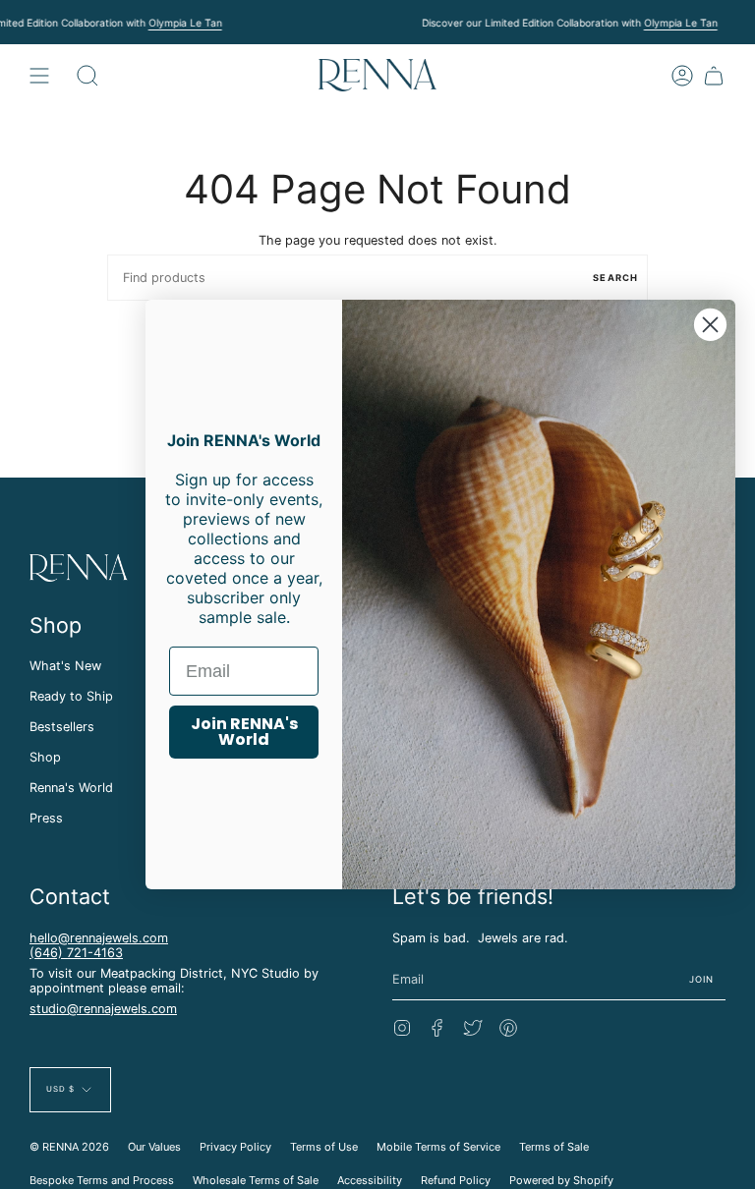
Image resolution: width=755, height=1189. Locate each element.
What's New (65, 665)
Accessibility (369, 1180)
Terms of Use (324, 1147)
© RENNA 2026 (69, 1147)
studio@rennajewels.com (103, 1008)
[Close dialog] (710, 325)
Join (702, 979)
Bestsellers (61, 726)
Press (46, 818)
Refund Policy (456, 1180)
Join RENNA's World (244, 731)
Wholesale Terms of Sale (256, 1180)
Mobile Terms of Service (438, 1147)
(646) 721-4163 (76, 952)
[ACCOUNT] (682, 75)
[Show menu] (39, 75)
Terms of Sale (554, 1147)
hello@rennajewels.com (98, 938)
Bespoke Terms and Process (101, 1180)
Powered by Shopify (561, 1180)
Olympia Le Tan (185, 22)
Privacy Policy (235, 1147)
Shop (45, 757)
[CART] (714, 75)
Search (615, 277)
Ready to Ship (71, 696)
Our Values (154, 1147)
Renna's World (71, 787)
